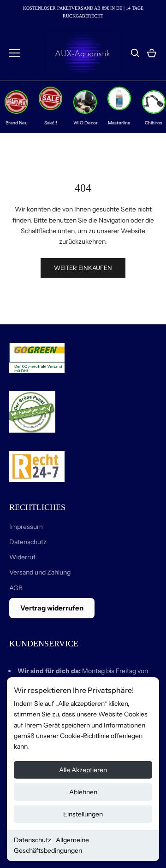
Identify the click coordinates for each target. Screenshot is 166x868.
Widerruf (22, 557)
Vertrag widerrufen (51, 608)
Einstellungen (83, 814)
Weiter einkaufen (83, 267)
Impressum (26, 526)
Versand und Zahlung (40, 572)
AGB (16, 588)
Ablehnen (83, 792)
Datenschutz (32, 840)
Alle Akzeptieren (83, 770)
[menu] (14, 53)
